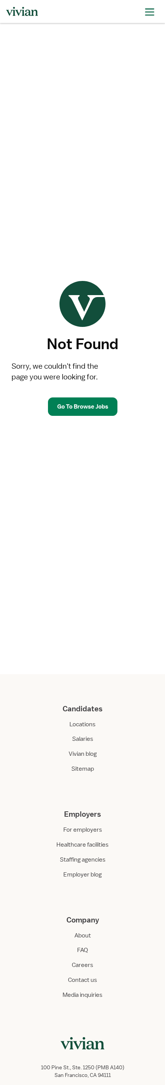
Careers (82, 965)
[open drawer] (149, 11)
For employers (82, 830)
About (82, 935)
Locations (82, 724)
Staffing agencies (83, 859)
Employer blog (82, 874)
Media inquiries (82, 995)
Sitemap (82, 769)
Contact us (82, 980)
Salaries (82, 739)
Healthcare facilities (82, 845)
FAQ (82, 950)
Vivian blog (83, 754)
